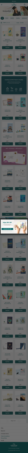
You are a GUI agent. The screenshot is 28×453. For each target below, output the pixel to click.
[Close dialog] (26, 220)
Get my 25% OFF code (7, 228)
